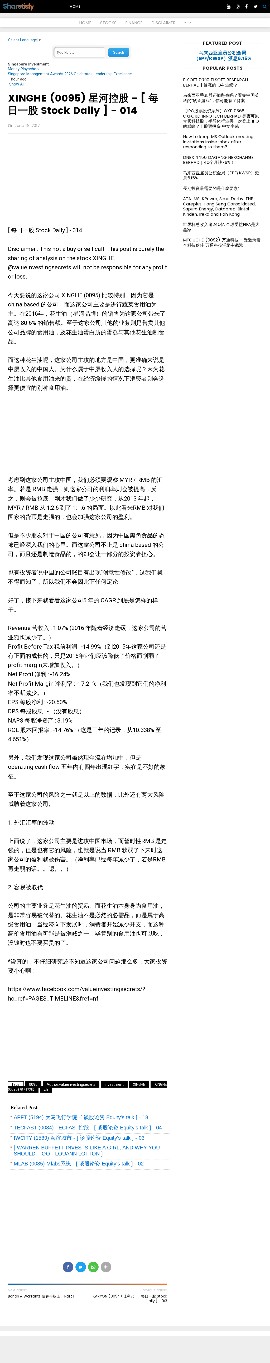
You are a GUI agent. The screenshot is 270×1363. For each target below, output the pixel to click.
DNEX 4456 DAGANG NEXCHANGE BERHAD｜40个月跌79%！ (218, 160)
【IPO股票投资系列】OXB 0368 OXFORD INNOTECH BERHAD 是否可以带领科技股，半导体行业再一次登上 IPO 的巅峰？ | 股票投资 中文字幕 (221, 118)
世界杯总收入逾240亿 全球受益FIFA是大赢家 (221, 227)
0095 (33, 1084)
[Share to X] (80, 1267)
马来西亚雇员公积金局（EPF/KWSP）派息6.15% (223, 55)
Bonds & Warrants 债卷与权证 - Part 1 (41, 1296)
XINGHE (139, 1084)
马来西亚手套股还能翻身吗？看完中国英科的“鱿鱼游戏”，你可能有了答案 (221, 98)
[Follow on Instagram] (238, 6)
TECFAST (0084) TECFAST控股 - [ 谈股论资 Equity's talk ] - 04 (88, 1127)
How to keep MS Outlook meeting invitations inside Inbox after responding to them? (218, 142)
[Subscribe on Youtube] (229, 6)
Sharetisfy (18, 6)
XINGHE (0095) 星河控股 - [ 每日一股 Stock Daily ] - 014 (83, 104)
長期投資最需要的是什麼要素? (212, 188)
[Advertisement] (87, 176)
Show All (16, 84)
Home (75, 6)
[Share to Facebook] (68, 1267)
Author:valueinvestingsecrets (71, 1084)
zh (46, 1089)
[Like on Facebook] (246, 6)
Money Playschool (24, 69)
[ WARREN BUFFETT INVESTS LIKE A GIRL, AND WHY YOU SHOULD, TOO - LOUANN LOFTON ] (87, 1151)
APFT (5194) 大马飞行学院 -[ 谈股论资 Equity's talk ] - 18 (81, 1117)
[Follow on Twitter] (255, 6)
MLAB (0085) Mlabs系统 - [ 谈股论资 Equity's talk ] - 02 (79, 1164)
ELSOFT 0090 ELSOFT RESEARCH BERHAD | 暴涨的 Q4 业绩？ (215, 82)
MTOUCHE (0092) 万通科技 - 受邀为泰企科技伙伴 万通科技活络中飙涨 (222, 242)
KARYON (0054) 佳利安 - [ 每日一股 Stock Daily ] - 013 (130, 1298)
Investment (114, 1084)
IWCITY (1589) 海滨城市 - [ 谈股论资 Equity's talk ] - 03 (79, 1138)
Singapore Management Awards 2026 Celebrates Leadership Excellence (70, 74)
